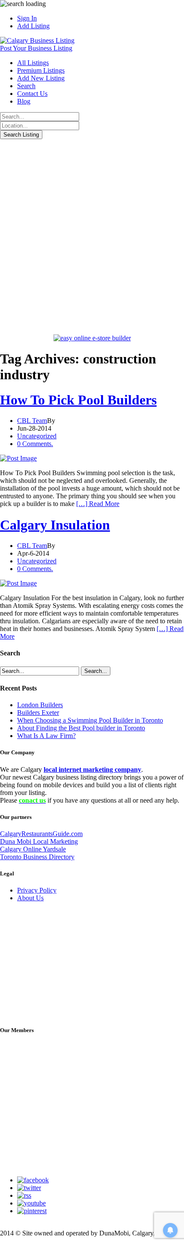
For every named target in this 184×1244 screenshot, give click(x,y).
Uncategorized (36, 436)
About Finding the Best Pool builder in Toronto (81, 728)
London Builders (40, 704)
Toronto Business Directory (37, 856)
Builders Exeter (38, 712)
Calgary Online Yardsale (33, 849)
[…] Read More (97, 503)
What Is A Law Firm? (46, 735)
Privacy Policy (36, 890)
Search (26, 85)
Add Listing (33, 26)
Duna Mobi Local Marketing (39, 841)
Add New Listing (41, 78)
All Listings (33, 62)
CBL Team (32, 420)
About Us (30, 898)
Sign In (27, 18)
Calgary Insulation (55, 525)
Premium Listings (41, 70)
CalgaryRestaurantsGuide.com (41, 833)
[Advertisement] (92, 235)
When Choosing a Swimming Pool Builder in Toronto (90, 720)
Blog (23, 101)
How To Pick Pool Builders (78, 400)
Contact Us (32, 93)
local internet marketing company (92, 769)
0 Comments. (35, 443)
